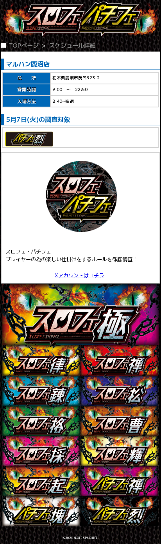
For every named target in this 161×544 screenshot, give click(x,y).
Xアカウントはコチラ (79, 275)
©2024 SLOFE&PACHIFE (80, 538)
